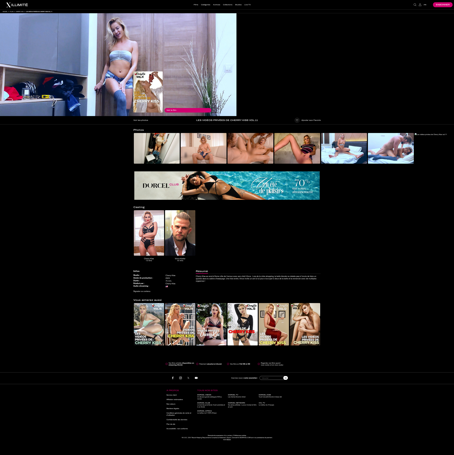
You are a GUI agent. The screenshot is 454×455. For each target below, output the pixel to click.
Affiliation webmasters (174, 399)
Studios (238, 5)
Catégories (205, 5)
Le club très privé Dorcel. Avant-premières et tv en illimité (211, 405)
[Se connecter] (420, 4)
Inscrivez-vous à (244, 378)
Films (196, 5)
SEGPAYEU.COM (245, 437)
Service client (171, 395)
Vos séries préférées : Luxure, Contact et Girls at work (242, 405)
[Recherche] (415, 4)
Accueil (5, 11)
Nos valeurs (170, 404)
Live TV (247, 5)
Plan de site (170, 424)
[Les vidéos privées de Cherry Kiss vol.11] (148, 92)
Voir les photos (140, 120)
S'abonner (443, 5)
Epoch (229, 437)
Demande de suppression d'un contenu (220, 435)
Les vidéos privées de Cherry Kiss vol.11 (39, 11)
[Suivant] (324, 148)
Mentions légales (172, 408)
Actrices (216, 5)
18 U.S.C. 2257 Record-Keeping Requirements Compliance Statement (203, 437)
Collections (227, 5)
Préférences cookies (240, 435)
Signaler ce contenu (141, 291)
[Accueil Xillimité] (17, 4)
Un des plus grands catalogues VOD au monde (209, 397)
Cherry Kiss (20, 11)
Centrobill (235, 437)
